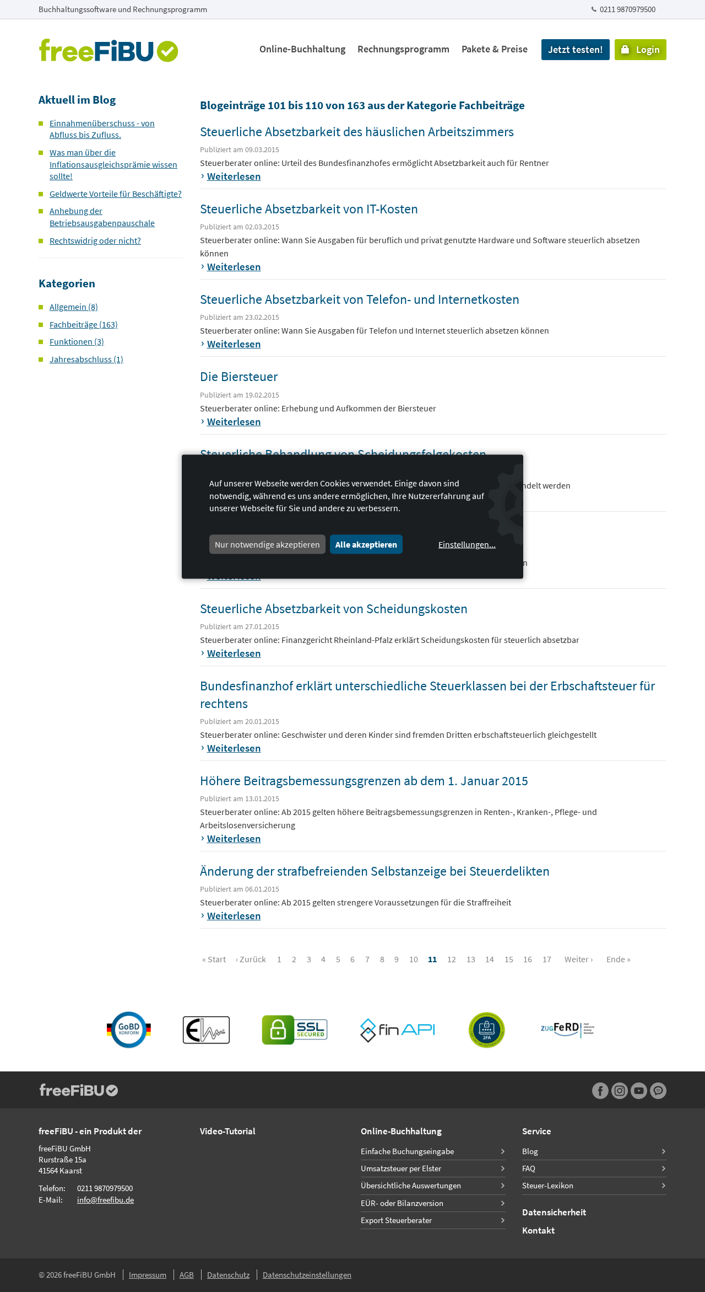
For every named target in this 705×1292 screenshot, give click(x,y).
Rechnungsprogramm (403, 48)
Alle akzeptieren (366, 544)
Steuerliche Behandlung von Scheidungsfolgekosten (343, 454)
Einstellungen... (467, 544)
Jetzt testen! (575, 49)
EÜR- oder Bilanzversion (402, 1203)
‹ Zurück (251, 958)
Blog (530, 1151)
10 (414, 958)
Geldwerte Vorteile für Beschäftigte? (116, 193)
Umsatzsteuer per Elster (401, 1168)
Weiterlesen (234, 176)
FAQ (528, 1168)
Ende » (618, 958)
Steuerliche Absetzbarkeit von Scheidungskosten (334, 608)
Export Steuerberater (396, 1220)
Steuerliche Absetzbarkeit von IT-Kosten (309, 208)
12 (452, 958)
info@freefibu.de (105, 1199)
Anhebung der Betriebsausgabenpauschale (102, 216)
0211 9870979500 (627, 9)
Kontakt (538, 1230)
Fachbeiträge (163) (84, 324)
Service (536, 1131)
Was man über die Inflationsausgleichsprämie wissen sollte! (113, 164)
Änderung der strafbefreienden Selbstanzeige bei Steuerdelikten (375, 871)
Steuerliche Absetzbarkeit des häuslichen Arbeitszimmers (357, 131)
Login (645, 49)
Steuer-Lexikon (547, 1185)
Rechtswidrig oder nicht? (95, 240)
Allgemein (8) (74, 306)
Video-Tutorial (228, 1131)
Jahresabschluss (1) (86, 358)
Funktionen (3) (77, 341)
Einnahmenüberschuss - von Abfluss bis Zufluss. (102, 129)
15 (509, 958)
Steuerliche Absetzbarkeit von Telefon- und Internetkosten (359, 299)
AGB (187, 1274)
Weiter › (579, 958)
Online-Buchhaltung (302, 48)
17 (547, 958)
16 (528, 958)
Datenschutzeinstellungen (307, 1274)
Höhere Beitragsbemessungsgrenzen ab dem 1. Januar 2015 (364, 780)
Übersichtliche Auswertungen (411, 1185)
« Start (214, 958)
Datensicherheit (554, 1212)
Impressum (147, 1274)
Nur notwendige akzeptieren (267, 544)
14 (490, 958)
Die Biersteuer (239, 376)
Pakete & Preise (495, 48)
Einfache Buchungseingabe (407, 1151)
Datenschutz (228, 1274)
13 (471, 958)
